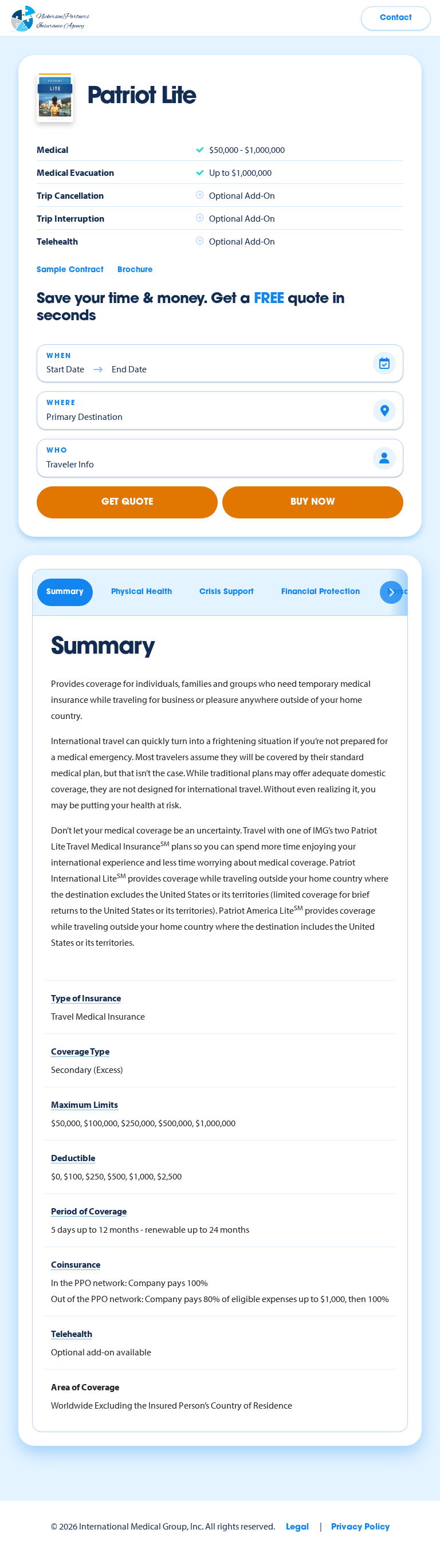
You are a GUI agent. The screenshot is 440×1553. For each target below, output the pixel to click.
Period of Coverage (89, 1211)
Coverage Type (80, 1051)
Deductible (73, 1157)
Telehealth (71, 1333)
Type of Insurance (86, 998)
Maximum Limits (84, 1104)
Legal (297, 1527)
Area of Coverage (85, 1387)
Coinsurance (75, 1264)
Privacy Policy (360, 1527)
